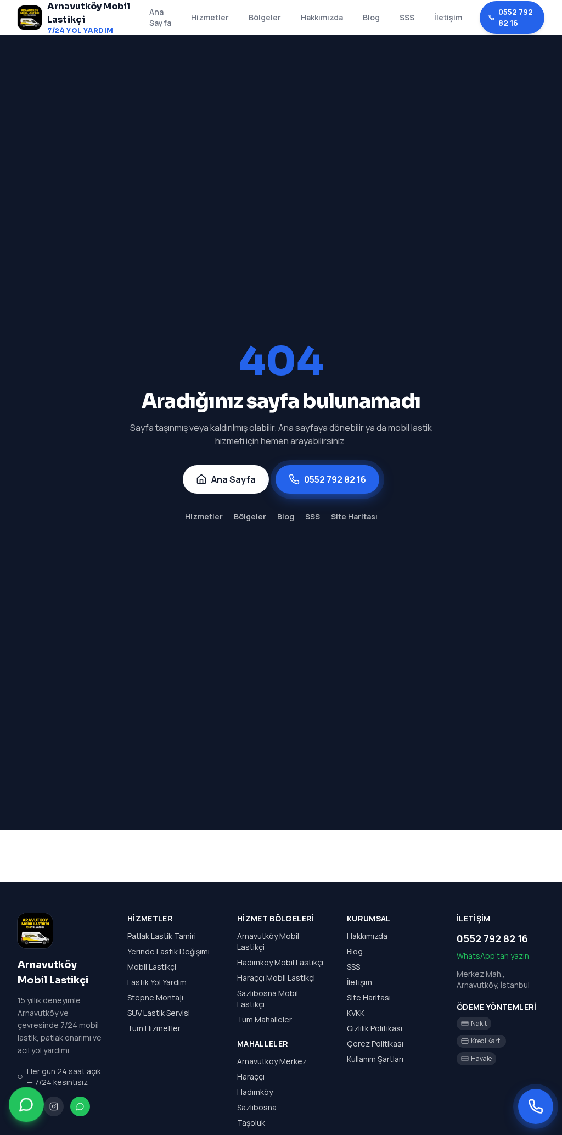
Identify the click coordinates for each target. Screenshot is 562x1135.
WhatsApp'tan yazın (493, 956)
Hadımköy (255, 1092)
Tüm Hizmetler (154, 1028)
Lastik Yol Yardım (157, 982)
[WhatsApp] (80, 1106)
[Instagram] (54, 1106)
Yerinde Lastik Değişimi (168, 951)
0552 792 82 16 (515, 17)
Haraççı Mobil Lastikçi (276, 977)
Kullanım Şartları (375, 1059)
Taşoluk (251, 1122)
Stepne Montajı (155, 997)
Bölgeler (265, 17)
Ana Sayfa (160, 17)
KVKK (355, 1013)
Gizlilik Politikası (374, 1028)
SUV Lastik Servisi (158, 1013)
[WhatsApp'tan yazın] (26, 1105)
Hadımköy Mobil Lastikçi (280, 962)
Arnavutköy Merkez (272, 1061)
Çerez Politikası (375, 1043)
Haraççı (251, 1076)
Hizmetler (210, 17)
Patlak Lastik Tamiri (161, 936)
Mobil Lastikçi (151, 966)
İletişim (448, 17)
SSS (407, 17)
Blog (371, 17)
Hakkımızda (322, 17)
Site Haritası (354, 516)
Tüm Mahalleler (264, 1019)
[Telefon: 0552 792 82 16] (535, 1106)
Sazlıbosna (257, 1107)
